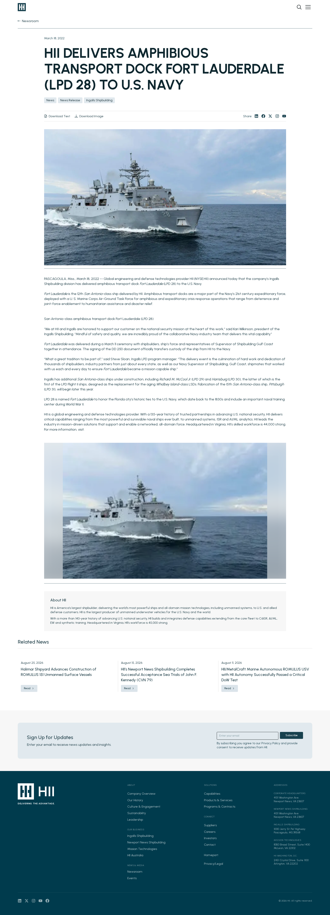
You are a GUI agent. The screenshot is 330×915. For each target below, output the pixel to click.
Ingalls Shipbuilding (140, 836)
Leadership (135, 819)
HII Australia (135, 855)
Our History (135, 800)
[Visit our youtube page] (284, 116)
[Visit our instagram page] (277, 116)
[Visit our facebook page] (263, 116)
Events (132, 878)
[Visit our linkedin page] (256, 116)
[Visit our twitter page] (270, 116)
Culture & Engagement (143, 806)
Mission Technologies (142, 849)
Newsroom (134, 871)
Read (27, 688)
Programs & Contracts (219, 806)
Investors (210, 838)
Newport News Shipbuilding (146, 842)
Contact (210, 844)
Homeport (211, 855)
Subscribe (291, 735)
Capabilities (212, 793)
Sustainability (136, 813)
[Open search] (299, 7)
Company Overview (141, 793)
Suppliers (210, 825)
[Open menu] (308, 7)
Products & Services (218, 800)
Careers (209, 832)
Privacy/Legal (213, 864)
